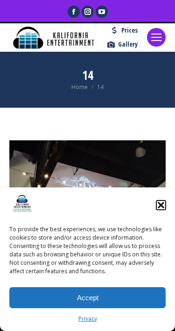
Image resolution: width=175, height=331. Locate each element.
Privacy (87, 319)
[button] (161, 205)
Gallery (128, 44)
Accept (87, 298)
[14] (87, 184)
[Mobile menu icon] (156, 37)
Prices (129, 30)
